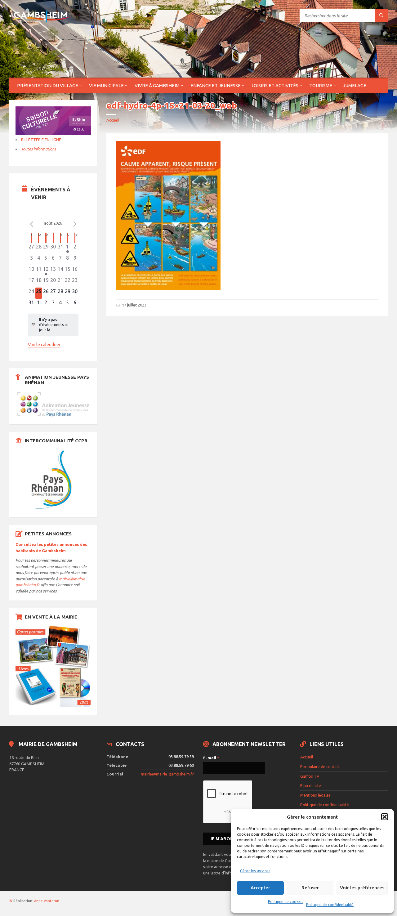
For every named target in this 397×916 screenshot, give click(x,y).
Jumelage (354, 85)
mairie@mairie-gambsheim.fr (167, 774)
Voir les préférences (362, 887)
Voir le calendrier (44, 344)
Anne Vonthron (46, 901)
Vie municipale (106, 85)
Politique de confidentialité (330, 905)
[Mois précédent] (31, 224)
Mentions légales (315, 795)
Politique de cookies (285, 902)
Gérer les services (255, 871)
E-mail (211, 758)
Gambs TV (309, 776)
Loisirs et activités (275, 85)
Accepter (260, 887)
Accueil (112, 120)
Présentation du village (47, 85)
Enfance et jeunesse (215, 85)
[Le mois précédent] (74, 224)
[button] (384, 817)
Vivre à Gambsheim (157, 85)
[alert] (53, 325)
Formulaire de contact (320, 766)
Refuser (310, 887)
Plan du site (310, 785)
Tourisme (320, 85)
